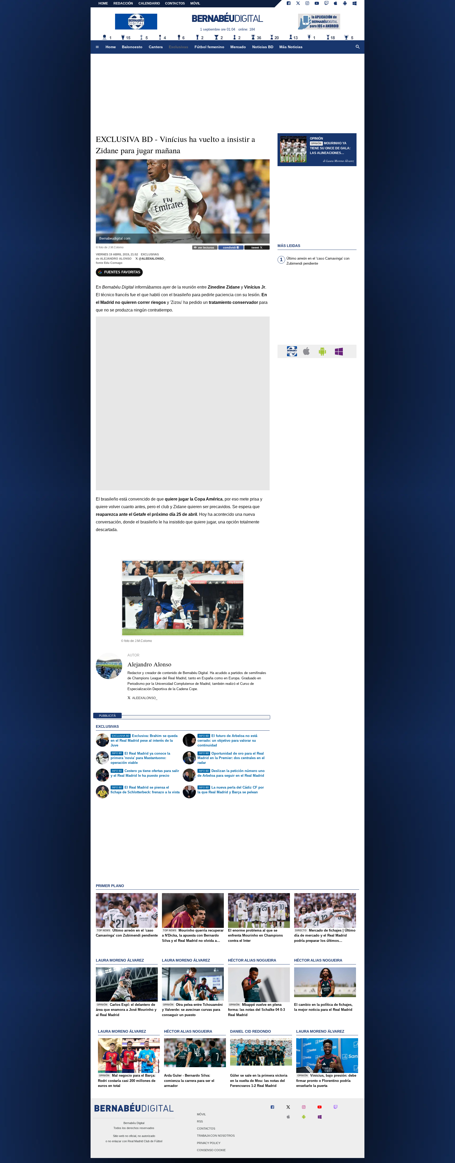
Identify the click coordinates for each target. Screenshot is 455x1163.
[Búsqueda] (358, 47)
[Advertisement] (317, 308)
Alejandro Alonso (116, 258)
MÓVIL (195, 3)
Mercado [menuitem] (238, 47)
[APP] (293, 351)
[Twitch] (326, 3)
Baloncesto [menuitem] (132, 47)
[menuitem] (97, 47)
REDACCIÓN (123, 3)
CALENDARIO (149, 3)
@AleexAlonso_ (151, 258)
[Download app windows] (354, 3)
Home (103, 3)
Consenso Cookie (211, 1150)
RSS (200, 1121)
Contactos (206, 1128)
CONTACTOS (175, 3)
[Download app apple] (336, 3)
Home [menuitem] (111, 47)
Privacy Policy (208, 1143)
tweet (255, 247)
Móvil (201, 1114)
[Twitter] (298, 3)
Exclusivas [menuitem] (178, 47)
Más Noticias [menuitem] (291, 47)
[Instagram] (307, 3)
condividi (230, 247)
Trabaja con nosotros (216, 1135)
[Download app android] (345, 3)
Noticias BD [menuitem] (262, 47)
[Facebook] (288, 3)
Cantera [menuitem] (156, 47)
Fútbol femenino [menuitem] (209, 47)
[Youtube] (316, 3)
